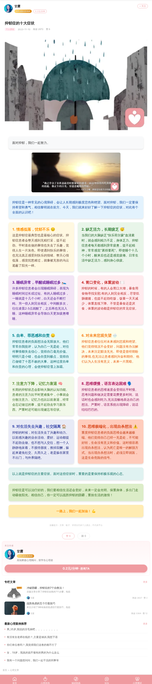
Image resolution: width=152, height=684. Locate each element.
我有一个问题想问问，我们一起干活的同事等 (33, 660)
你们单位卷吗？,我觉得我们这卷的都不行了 (32, 644)
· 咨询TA (76, 568)
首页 (5, 670)
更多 (145, 581)
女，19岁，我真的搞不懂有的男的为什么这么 (33, 652)
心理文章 (14, 670)
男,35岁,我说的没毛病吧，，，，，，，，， (32, 629)
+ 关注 (142, 6)
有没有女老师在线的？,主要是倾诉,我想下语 (32, 637)
